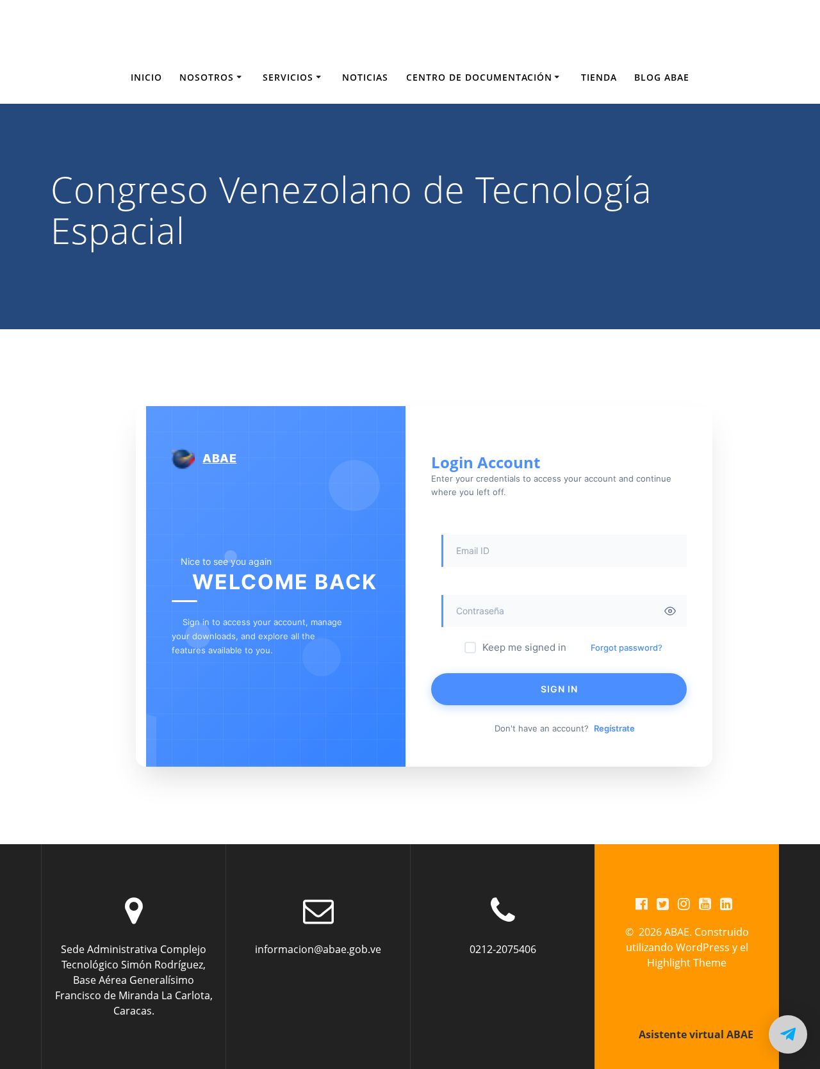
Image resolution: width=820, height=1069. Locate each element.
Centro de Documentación (479, 77)
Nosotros (206, 77)
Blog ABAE (661, 77)
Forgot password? (626, 647)
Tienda (599, 77)
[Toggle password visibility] (670, 611)
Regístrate (614, 728)
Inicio (146, 77)
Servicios (288, 77)
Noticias (365, 77)
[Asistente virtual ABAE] (788, 1034)
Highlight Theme (686, 963)
